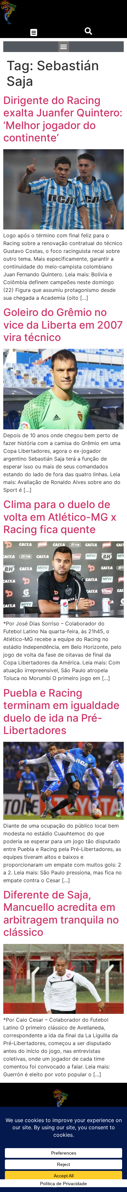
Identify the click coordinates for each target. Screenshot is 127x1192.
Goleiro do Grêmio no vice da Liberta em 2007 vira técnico (63, 325)
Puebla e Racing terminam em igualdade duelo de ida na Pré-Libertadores (61, 712)
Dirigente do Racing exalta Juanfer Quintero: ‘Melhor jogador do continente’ (62, 119)
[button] (33, 32)
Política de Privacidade (63, 1183)
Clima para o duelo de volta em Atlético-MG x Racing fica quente (60, 517)
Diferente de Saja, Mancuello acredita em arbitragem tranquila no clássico (61, 913)
